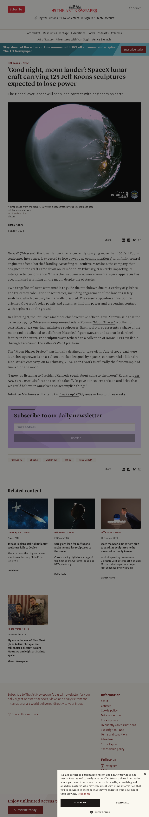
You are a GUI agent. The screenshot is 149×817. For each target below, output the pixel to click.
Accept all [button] (80, 802)
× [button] (144, 774)
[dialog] (103, 793)
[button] (102, 812)
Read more (84, 794)
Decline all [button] (122, 802)
